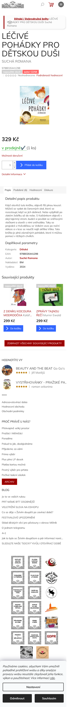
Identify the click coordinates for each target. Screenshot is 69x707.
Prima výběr (8, 454)
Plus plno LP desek (12, 459)
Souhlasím (49, 698)
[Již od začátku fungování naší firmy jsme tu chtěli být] (17, 637)
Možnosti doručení (12, 155)
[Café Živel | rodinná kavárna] (51, 562)
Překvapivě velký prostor (15, 428)
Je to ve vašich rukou (13, 496)
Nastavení (33, 687)
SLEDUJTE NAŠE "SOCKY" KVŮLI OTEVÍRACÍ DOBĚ (31, 543)
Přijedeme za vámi (12, 449)
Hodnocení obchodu (13, 406)
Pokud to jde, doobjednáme (17, 443)
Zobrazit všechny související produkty (34, 343)
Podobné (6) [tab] (20, 190)
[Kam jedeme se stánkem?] (26, 652)
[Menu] (61, 4)
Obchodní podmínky (13, 411)
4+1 (4, 533)
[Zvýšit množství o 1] (14, 163)
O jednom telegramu (13, 527)
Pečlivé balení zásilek (13, 475)
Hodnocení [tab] (36, 190)
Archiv (9, 481)
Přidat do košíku (34, 165)
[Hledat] (42, 4)
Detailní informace (12, 174)
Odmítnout (17, 698)
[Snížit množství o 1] (14, 167)
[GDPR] (51, 637)
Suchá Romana (29, 258)
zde (52, 678)
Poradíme (7, 438)
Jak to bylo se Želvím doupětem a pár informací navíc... (32, 538)
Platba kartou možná (13, 464)
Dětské (24, 249)
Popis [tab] (8, 190)
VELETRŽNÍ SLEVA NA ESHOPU (20, 507)
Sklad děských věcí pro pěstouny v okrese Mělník (29, 522)
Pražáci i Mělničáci (12, 433)
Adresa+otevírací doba (14, 402)
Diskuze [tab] (48, 190)
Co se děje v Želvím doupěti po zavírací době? (27, 512)
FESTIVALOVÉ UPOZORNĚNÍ (18, 517)
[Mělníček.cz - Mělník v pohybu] (51, 607)
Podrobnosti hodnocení (49, 75)
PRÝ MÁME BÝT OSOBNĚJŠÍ (18, 501)
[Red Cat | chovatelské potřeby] (51, 622)
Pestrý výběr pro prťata (15, 469)
